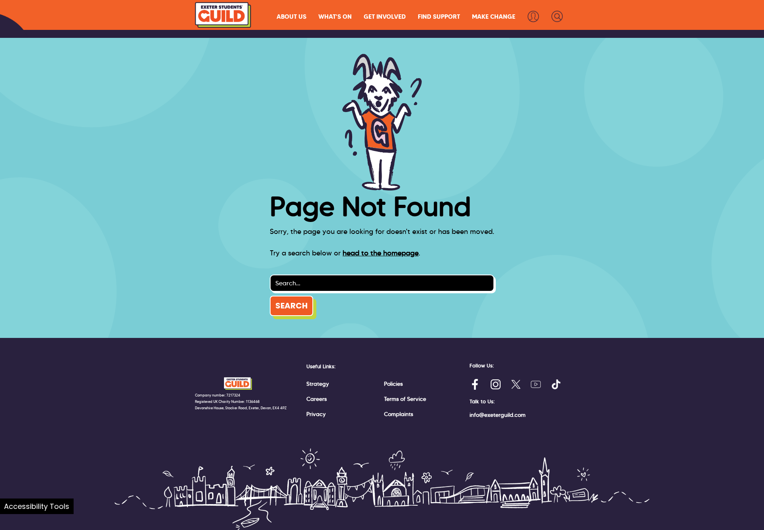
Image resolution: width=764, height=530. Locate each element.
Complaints (398, 414)
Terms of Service (405, 398)
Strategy (317, 383)
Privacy (316, 414)
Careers (316, 398)
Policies (393, 383)
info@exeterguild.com (498, 414)
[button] (291, 16)
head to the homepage (381, 253)
